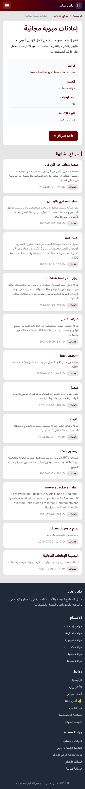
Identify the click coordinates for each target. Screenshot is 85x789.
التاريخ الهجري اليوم (69, 748)
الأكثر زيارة (75, 687)
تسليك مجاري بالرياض (62, 201)
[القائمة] (7, 5)
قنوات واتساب (72, 741)
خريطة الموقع (73, 722)
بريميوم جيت (69, 451)
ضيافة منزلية (74, 768)
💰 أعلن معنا (73, 701)
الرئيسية (77, 15)
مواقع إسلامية (73, 626)
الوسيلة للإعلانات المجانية (60, 556)
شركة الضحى (69, 319)
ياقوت (74, 419)
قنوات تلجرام (73, 761)
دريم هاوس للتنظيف (64, 528)
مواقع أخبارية (73, 633)
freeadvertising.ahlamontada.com (52, 72)
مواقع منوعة (74, 661)
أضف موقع (74, 694)
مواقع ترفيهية (73, 640)
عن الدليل (75, 708)
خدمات (72, 187)
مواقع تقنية (74, 654)
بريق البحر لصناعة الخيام (62, 278)
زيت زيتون (71, 237)
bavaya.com (69, 356)
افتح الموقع (65, 136)
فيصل (74, 387)
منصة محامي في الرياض (61, 165)
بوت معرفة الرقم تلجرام (67, 755)
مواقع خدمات (61, 15)
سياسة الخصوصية (70, 715)
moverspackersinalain (61, 487)
